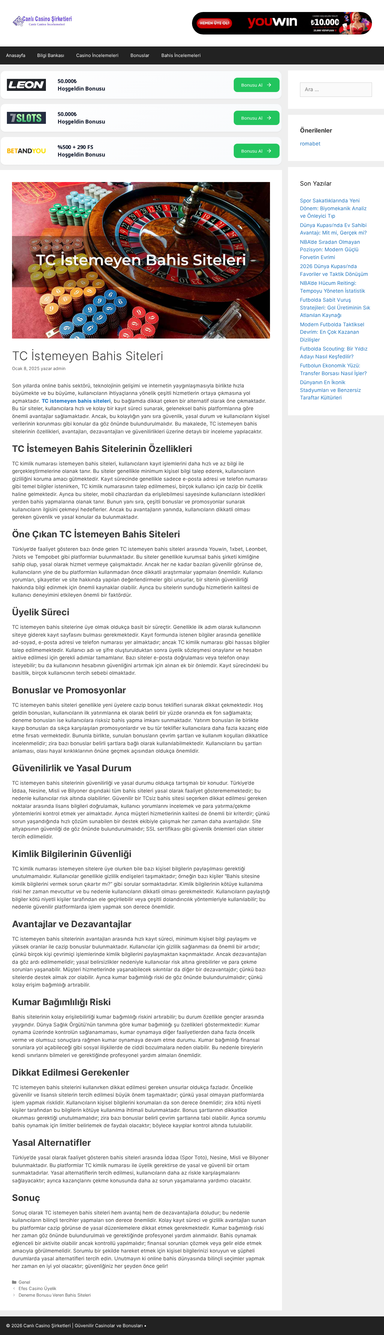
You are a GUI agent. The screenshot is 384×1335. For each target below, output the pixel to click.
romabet (310, 144)
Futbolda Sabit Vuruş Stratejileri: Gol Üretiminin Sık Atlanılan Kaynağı (335, 307)
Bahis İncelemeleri (181, 55)
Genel (24, 1282)
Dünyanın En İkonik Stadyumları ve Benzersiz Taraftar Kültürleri (330, 390)
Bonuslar (139, 55)
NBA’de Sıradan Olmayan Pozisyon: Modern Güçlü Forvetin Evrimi (330, 249)
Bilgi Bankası (50, 55)
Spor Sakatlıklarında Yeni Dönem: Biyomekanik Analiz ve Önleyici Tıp (333, 208)
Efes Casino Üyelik (37, 1288)
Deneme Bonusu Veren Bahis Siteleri (55, 1295)
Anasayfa (15, 55)
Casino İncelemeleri (97, 55)
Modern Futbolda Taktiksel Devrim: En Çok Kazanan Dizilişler (332, 332)
